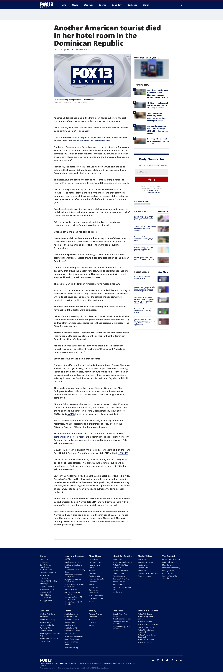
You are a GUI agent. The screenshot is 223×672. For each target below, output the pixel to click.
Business (92, 619)
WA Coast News (70, 589)
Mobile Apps (44, 562)
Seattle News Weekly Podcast (121, 615)
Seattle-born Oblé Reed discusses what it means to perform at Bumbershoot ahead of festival (144, 300)
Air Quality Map (45, 628)
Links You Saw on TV (48, 572)
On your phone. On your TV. (146, 57)
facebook (162, 660)
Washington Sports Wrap (73, 636)
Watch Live (117, 559)
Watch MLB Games (145, 622)
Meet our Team (46, 570)
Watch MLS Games (145, 642)
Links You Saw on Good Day (122, 588)
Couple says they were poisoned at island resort (74, 99)
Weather (44, 610)
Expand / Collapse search (181, 5)
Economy (92, 622)
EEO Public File (45, 598)
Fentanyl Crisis (167, 573)
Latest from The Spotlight (172, 559)
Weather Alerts (45, 622)
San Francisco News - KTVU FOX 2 (72, 593)
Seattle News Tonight (72, 562)
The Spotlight (169, 556)
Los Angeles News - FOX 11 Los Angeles (73, 598)
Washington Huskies (72, 631)
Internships (44, 584)
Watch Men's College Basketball (146, 631)
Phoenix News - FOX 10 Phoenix (73, 603)
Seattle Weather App (47, 619)
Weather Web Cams (47, 614)
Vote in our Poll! (141, 201)
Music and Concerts (96, 579)
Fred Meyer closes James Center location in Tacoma (144, 259)
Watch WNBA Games (146, 640)
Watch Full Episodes (169, 562)
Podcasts (118, 610)
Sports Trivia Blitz (71, 642)
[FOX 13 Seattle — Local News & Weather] (47, 5)
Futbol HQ (68, 645)
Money (92, 610)
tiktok (167, 660)
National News (94, 565)
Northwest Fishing (71, 647)
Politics (91, 568)
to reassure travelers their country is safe (89, 140)
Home (43, 556)
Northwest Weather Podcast (120, 623)
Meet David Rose (168, 565)
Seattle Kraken (69, 625)
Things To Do (118, 573)
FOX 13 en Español (96, 595)
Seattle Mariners (70, 617)
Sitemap (92, 601)
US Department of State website (98, 293)
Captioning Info (45, 592)
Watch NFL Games (145, 614)
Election (92, 570)
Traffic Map (44, 617)
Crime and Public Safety (171, 568)
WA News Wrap (95, 562)
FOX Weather (45, 641)
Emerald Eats (143, 568)
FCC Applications (46, 600)
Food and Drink (94, 576)
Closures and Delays (47, 625)
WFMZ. (71, 414)
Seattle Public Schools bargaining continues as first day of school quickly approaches (144, 322)
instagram (158, 660)
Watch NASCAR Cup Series (148, 624)
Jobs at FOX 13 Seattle (48, 581)
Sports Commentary (72, 639)
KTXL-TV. (123, 453)
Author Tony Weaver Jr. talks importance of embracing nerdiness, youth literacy (144, 289)
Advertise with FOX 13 (48, 589)
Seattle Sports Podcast (122, 619)
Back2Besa (117, 592)
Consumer (93, 582)
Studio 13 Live (145, 556)
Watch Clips (142, 559)
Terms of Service (153, 192)
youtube (153, 660)
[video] (163, 279)
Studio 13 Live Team (145, 562)
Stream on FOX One (148, 610)
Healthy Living (94, 587)
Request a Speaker (47, 586)
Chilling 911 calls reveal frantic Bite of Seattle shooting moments (157, 105)
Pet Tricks (117, 568)
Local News (93, 559)
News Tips (44, 559)
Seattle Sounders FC (72, 619)
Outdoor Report (119, 584)
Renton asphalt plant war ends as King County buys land (143, 239)
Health (91, 584)
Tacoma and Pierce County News (74, 571)
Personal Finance (95, 614)
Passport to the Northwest (148, 573)
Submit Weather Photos (122, 579)
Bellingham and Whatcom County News (74, 585)
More (145, 5)
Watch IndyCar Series (146, 627)
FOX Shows (44, 578)
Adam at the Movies (121, 570)
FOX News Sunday (96, 598)
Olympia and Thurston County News (72, 580)
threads (172, 660)
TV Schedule (44, 575)
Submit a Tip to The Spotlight (169, 577)
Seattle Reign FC (70, 628)
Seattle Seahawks (71, 614)
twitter (176, 660)
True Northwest (119, 576)
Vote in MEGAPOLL (120, 565)
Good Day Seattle (122, 556)
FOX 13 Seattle (58, 50)
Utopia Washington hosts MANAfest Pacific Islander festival (143, 218)
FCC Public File (45, 595)
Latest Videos (141, 271)
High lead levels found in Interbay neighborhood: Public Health (143, 249)
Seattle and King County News (73, 566)
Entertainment (94, 573)
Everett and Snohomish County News (73, 576)
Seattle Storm (69, 622)
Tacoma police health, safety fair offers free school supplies (145, 228)
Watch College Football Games (146, 618)
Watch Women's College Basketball (147, 636)
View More (163, 211)
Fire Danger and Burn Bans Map (50, 634)
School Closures (119, 582)
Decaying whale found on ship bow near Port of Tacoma (158, 141)
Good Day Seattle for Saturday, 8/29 (142, 278)
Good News (93, 593)
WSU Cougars (69, 633)
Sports (67, 610)
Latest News (141, 211)
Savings (92, 625)
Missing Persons (168, 570)
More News (95, 556)
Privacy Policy (154, 190)
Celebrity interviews (145, 576)
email (181, 660)
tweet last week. (93, 277)
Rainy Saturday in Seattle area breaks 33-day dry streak (143, 310)
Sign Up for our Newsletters (45, 566)
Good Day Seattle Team (122, 562)
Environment (93, 590)
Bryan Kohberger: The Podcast (121, 627)
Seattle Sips (142, 570)
